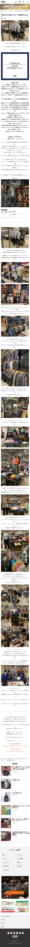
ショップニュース (6, 862)
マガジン (4, 858)
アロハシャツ (26, 758)
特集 (3, 854)
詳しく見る (15, 892)
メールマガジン (6, 869)
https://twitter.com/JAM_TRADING (15, 751)
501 (2, 758)
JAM (7, 760)
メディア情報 (19, 858)
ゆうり (21, 43)
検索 (16, 2)
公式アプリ (19, 862)
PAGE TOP (14, 941)
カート (24, 2)
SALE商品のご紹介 (16, 779)
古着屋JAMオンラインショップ (15, 740)
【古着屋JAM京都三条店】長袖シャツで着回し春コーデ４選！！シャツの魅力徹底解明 (21, 833)
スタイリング (19, 854)
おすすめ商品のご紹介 (17, 792)
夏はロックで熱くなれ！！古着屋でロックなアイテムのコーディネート (21, 819)
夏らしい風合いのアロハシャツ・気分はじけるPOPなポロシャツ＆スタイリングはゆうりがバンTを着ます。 (21, 768)
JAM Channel (6, 866)
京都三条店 (11, 760)
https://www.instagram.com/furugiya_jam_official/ (15, 745)
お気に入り (19, 2)
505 (6, 758)
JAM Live (19, 866)
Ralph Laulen (18, 758)
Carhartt (11, 758)
